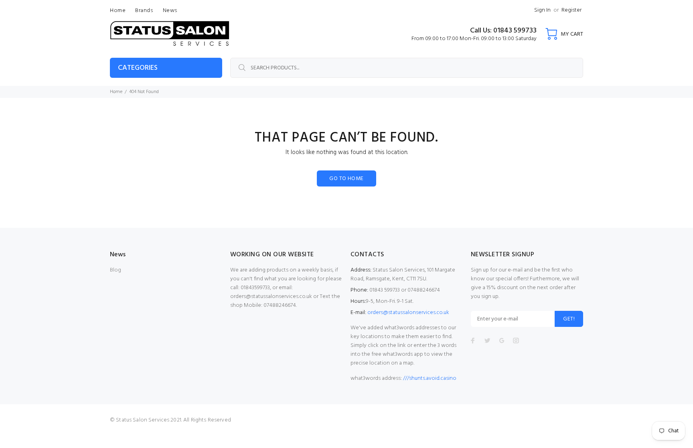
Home (116, 92)
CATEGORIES (138, 68)
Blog (115, 270)
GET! (569, 319)
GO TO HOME (346, 178)
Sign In (542, 10)
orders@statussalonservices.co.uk (408, 312)
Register (571, 10)
